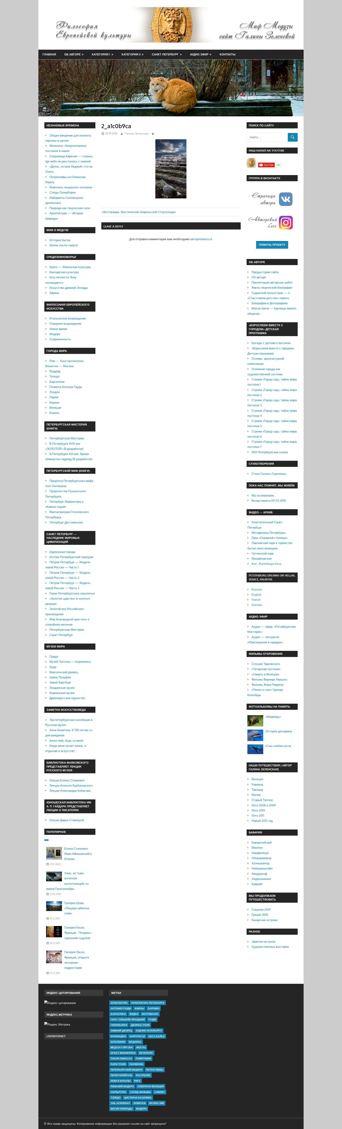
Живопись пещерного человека (70, 187)
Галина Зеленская (137, 133)
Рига (137, 1080)
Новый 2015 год (262, 821)
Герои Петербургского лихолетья (72, 593)
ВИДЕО (134, 1013)
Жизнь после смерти (63, 245)
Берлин (54, 402)
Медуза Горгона (122, 1047)
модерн (141, 1108)
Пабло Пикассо (121, 1058)
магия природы (122, 1108)
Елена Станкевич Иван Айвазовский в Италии (78, 854)
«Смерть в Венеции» (265, 674)
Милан (256, 795)
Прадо (53, 656)
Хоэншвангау (261, 863)
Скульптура (118, 1092)
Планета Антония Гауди (65, 387)
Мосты (141, 1047)
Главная (49, 54)
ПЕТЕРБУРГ (146, 1052)
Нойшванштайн (262, 868)
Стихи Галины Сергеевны (269, 474)
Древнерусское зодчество (67, 698)
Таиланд (257, 790)
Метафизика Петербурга (268, 533)
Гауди (152, 1019)
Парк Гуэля (118, 1064)
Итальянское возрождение (67, 318)
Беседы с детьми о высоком (271, 343)
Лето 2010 (258, 810)
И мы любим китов (278, 746)
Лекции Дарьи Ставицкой (66, 820)
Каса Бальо (157, 1036)
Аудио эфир (199, 54)
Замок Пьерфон (60, 677)
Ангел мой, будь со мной (66, 740)
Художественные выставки (270, 947)
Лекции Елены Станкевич (67, 780)
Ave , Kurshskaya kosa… (267, 564)
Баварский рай (262, 842)
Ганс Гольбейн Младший (128, 1019)
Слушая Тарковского (266, 664)
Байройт (257, 884)
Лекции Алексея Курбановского (71, 785)
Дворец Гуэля (140, 1025)
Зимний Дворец (121, 1030)
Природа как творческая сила (69, 208)
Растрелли (143, 1075)
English (256, 594)
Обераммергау (262, 858)
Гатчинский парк (263, 553)
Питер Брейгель (121, 1075)
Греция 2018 (260, 915)
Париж (53, 397)
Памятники (143, 1058)
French (256, 600)
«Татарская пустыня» (266, 669)
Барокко (153, 1008)
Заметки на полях (264, 941)
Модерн (54, 334)
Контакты (228, 54)
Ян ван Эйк (156, 1103)
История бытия (59, 240)
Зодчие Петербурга (149, 1030)
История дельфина (279, 731)
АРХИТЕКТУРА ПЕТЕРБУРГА (147, 1002)
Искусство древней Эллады (68, 288)
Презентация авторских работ (272, 282)
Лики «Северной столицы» (270, 538)
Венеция (55, 408)
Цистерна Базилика (138, 1097)
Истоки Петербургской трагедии (71, 557)
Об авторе (72, 54)
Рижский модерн (122, 1086)
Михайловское (262, 558)
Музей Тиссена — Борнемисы (70, 662)
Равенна (257, 784)
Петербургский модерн (126, 1069)
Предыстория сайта (265, 272)
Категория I (101, 54)
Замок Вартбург (60, 682)
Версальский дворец (63, 672)
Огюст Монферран (123, 1052)
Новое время (58, 329)
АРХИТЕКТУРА (119, 1002)
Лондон (54, 392)
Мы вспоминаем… (264, 495)
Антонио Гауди (121, 1008)
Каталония (118, 1041)
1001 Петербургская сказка (270, 452)
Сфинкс (159, 1092)
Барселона (56, 382)
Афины (54, 293)
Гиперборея (119, 1025)
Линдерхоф (259, 874)
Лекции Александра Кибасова (69, 790)
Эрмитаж (139, 1103)
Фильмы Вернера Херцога (269, 679)
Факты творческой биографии (272, 287)
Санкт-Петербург (165, 54)
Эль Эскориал (120, 1103)
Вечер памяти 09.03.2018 (269, 500)
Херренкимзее (261, 879)
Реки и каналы (121, 1080)
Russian (257, 589)
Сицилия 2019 (261, 909)
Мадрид (54, 371)
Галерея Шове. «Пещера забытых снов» (76, 908)
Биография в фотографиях (270, 303)
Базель (54, 413)
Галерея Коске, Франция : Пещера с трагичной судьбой (78, 933)
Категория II (131, 54)
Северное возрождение (65, 323)
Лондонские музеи (62, 688)
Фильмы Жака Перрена (267, 684)
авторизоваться (201, 239)
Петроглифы (154, 1069)
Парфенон (136, 1064)
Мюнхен (257, 847)
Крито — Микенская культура (69, 267)
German (257, 605)
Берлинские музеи (61, 693)
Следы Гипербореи (62, 192)
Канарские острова (264, 920)
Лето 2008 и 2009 (264, 805)
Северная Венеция (151, 1086)
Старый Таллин (262, 800)
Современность (60, 339)
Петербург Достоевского (66, 522)
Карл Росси (137, 1036)
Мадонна (135, 1041)
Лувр (52, 667)
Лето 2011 (258, 815)
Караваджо (118, 1036)
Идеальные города (62, 552)
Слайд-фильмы (140, 1092)
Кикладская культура (64, 272)
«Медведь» (273, 717)
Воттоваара (150, 1013)
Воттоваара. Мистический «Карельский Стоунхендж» (139, 212)
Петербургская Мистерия (66, 438)
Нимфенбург (260, 853)
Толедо (54, 376)
